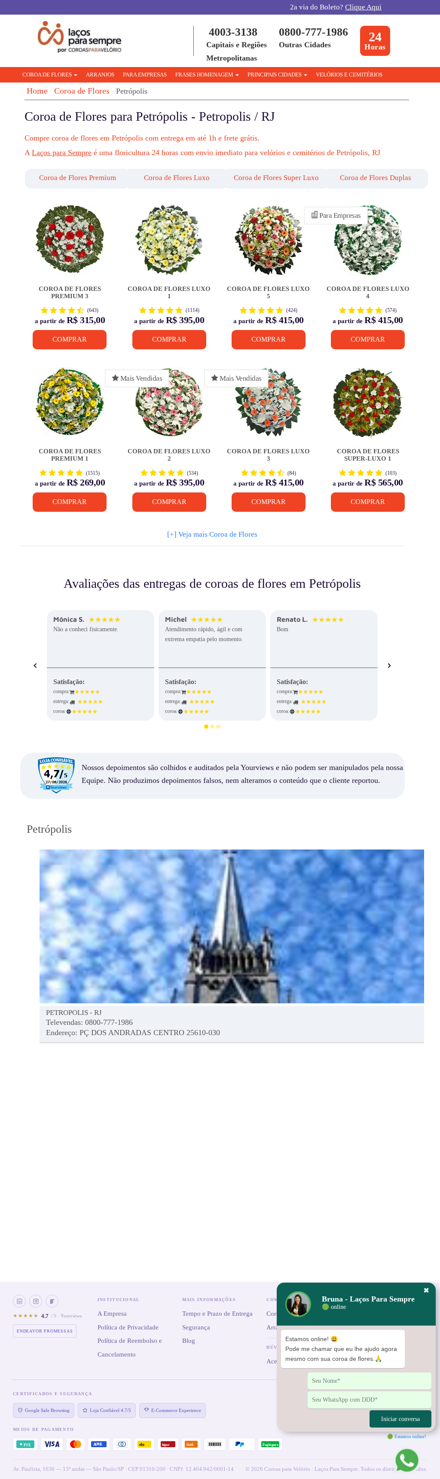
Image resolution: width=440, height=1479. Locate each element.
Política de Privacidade (128, 1327)
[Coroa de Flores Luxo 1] (169, 244)
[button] (67, 179)
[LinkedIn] (19, 1301)
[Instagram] (35, 1301)
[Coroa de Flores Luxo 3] (268, 407)
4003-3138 (233, 32)
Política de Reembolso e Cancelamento (130, 1347)
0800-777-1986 (313, 32)
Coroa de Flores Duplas (375, 178)
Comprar (69, 339)
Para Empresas (145, 74)
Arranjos (100, 74)
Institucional (119, 1299)
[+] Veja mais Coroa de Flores (212, 534)
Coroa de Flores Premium (77, 178)
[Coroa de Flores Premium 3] (70, 244)
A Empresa (112, 1313)
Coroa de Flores (82, 90)
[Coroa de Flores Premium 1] (70, 407)
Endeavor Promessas (45, 1331)
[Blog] (52, 1301)
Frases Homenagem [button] (205, 74)
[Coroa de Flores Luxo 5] (268, 244)
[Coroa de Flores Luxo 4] (367, 244)
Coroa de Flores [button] (47, 74)
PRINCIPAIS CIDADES (275, 74)
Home (37, 90)
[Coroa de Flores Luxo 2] (169, 407)
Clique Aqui (363, 7)
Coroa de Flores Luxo (177, 178)
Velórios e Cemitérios (349, 74)
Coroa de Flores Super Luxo (276, 178)
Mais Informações (209, 1299)
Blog (188, 1340)
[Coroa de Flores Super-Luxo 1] (367, 407)
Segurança (196, 1327)
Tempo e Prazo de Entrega (217, 1313)
